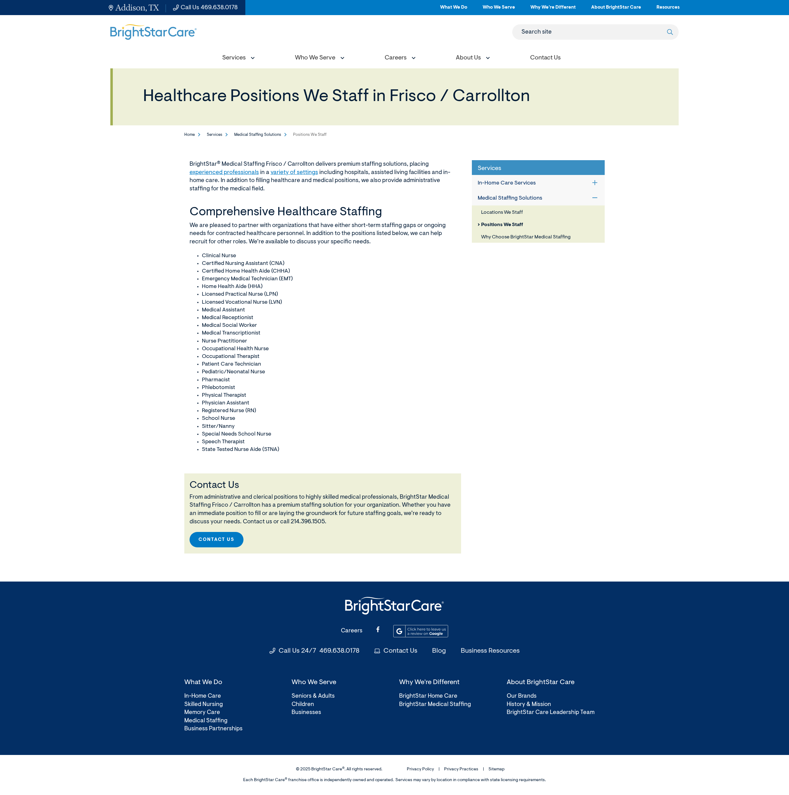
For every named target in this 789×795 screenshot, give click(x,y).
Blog (439, 651)
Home (189, 135)
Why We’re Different (553, 10)
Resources (668, 10)
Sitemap (497, 769)
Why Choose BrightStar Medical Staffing (525, 237)
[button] (237, 58)
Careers (351, 631)
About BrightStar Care (616, 10)
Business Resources (490, 651)
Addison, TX (137, 7)
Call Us (209, 8)
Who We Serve (499, 10)
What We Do (453, 10)
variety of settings (294, 173)
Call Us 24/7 (319, 651)
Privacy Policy (420, 769)
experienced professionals (224, 173)
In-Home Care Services (507, 183)
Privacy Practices (461, 769)
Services (214, 135)
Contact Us (216, 539)
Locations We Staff (502, 212)
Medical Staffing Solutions (257, 135)
